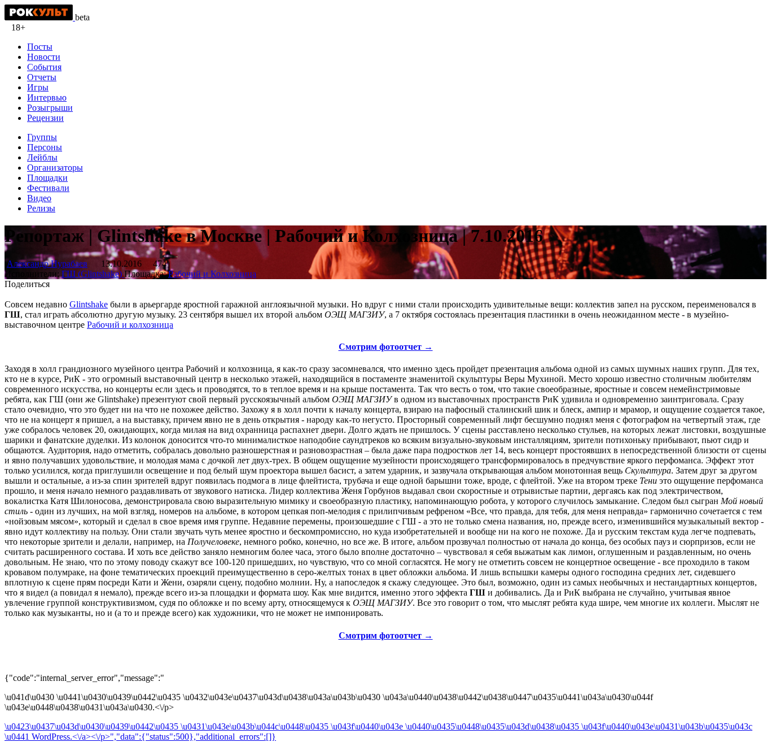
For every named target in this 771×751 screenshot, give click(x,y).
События (44, 67)
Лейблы (42, 157)
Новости (43, 57)
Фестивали (48, 188)
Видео (39, 198)
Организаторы (55, 167)
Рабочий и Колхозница (212, 274)
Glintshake (88, 304)
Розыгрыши (50, 107)
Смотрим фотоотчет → (386, 346)
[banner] (40, 17)
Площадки (47, 178)
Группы (42, 137)
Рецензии (45, 118)
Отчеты (41, 77)
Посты (39, 46)
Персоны (44, 147)
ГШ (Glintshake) (93, 274)
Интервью (47, 97)
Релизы (41, 208)
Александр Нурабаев (47, 263)
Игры (38, 87)
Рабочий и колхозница (130, 324)
